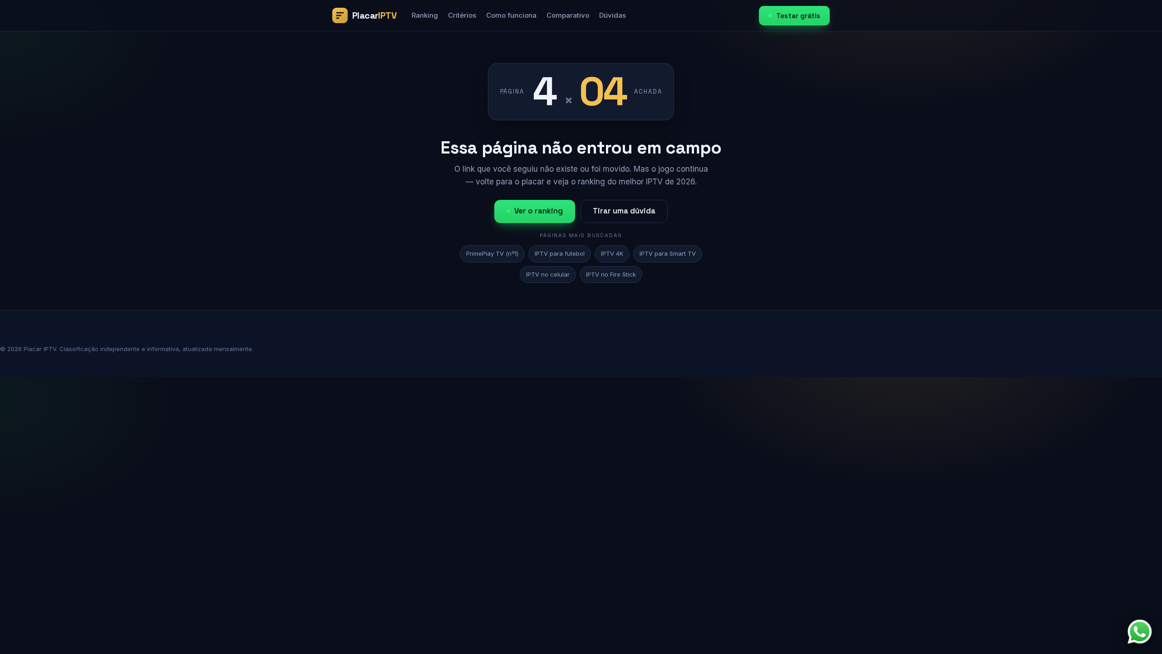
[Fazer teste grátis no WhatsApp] (1140, 632)
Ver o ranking (538, 211)
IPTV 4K (612, 253)
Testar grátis (798, 15)
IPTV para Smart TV (668, 253)
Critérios (462, 15)
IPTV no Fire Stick (611, 274)
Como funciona (511, 15)
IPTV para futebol (560, 253)
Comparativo (568, 15)
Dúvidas (612, 15)
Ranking (425, 15)
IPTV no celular (548, 274)
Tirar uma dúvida (624, 211)
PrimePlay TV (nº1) (492, 253)
